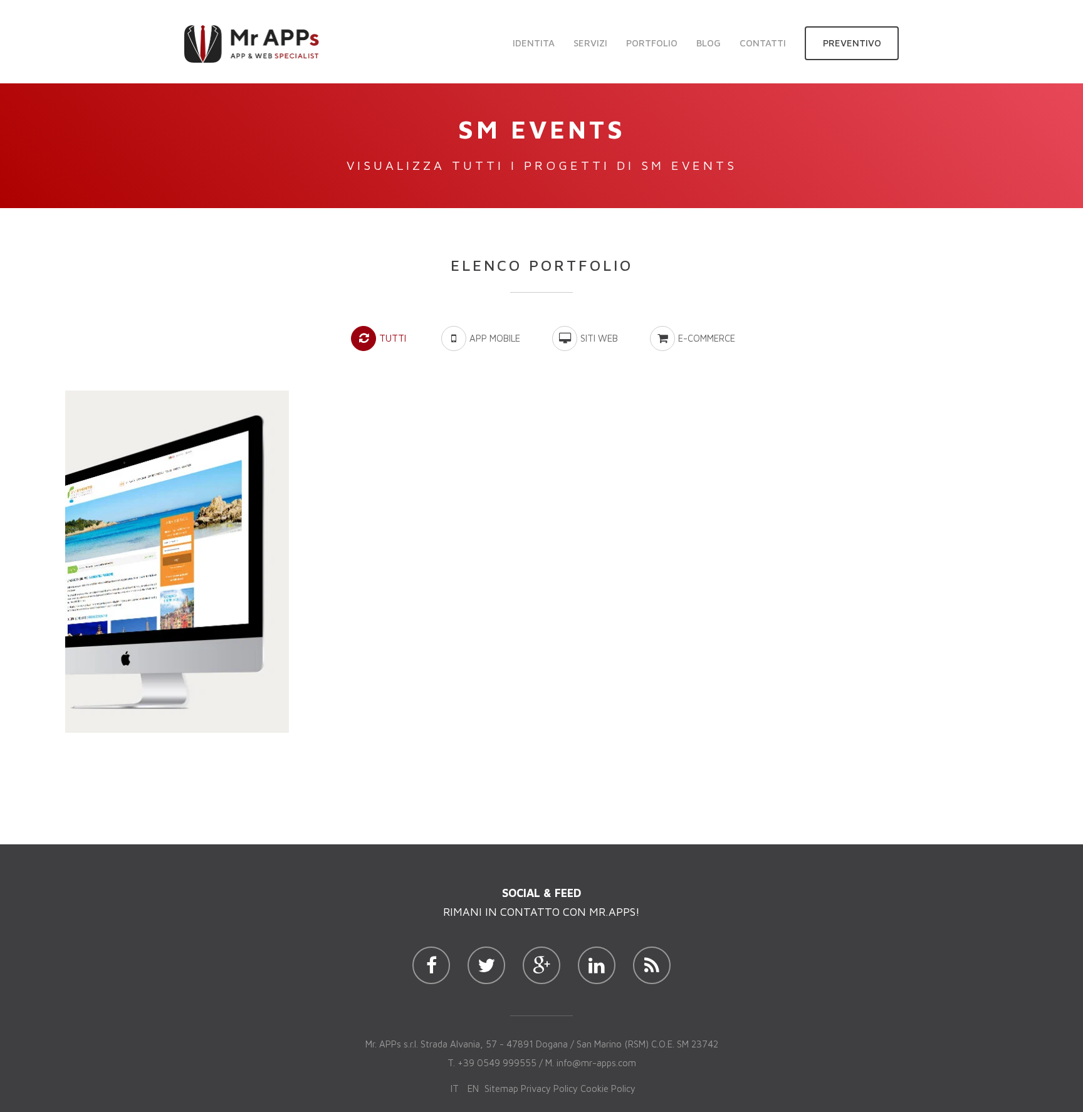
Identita (534, 43)
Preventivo (852, 43)
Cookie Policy (608, 1088)
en (473, 1088)
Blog (708, 43)
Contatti (763, 43)
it (455, 1088)
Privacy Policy (549, 1088)
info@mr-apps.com (596, 1062)
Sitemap (501, 1088)
